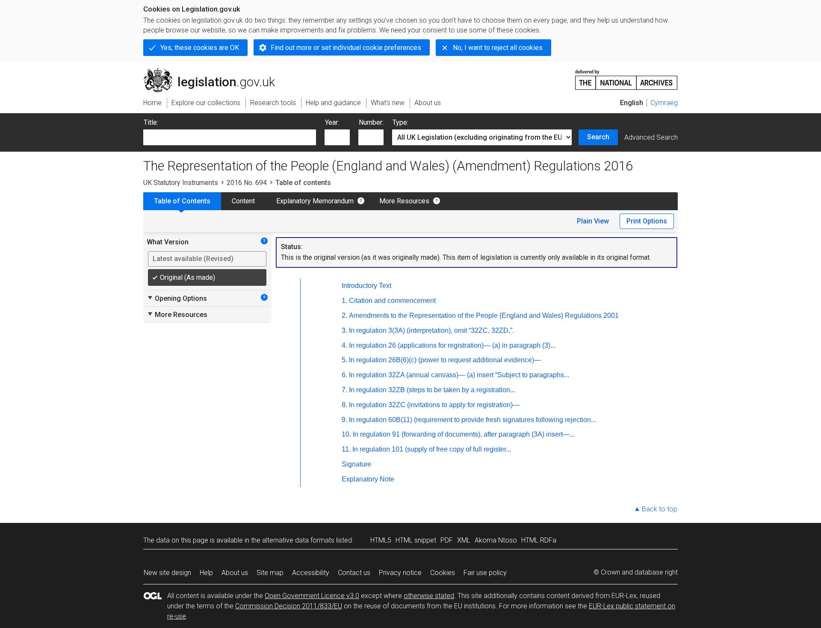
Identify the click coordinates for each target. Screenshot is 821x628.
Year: (332, 122)
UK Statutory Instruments (180, 183)
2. (344, 315)
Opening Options (177, 298)
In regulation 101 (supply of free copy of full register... (431, 449)
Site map (270, 573)
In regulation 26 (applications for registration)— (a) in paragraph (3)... (452, 345)
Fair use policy (485, 573)
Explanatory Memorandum (315, 201)
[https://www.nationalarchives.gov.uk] (626, 76)
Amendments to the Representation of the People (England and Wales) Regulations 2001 (484, 315)
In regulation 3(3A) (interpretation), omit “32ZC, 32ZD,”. (431, 330)
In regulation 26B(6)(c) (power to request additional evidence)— (445, 360)
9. (344, 419)
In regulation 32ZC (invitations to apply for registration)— (434, 404)
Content (243, 201)
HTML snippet (416, 540)
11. (346, 449)
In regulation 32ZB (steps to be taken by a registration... (432, 389)
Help (206, 573)
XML (463, 540)
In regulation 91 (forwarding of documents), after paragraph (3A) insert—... (464, 434)
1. (344, 300)
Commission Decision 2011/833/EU (288, 606)
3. (344, 330)
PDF (446, 540)
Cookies (442, 573)
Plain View (593, 221)
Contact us (354, 573)
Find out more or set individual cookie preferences (346, 48)
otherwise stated (429, 596)
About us (234, 573)
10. (346, 434)
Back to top (659, 509)
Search (598, 137)
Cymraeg (664, 103)
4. (344, 345)
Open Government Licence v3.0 (312, 596)
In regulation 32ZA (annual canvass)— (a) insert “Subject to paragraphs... (459, 375)
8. (344, 404)
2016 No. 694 (247, 183)
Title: (151, 122)
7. (344, 389)
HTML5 (380, 540)
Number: (371, 122)
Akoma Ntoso (496, 540)
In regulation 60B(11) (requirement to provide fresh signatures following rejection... (472, 419)
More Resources (404, 201)
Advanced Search (651, 137)
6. (344, 375)
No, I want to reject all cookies (498, 48)
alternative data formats (298, 540)
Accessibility (310, 573)
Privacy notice (400, 573)
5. (344, 360)
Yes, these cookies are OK (199, 48)
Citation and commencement (392, 300)
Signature (356, 464)
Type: (400, 122)
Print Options (646, 221)
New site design (167, 573)
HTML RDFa (538, 540)
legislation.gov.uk (214, 71)
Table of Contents (182, 201)
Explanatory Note (368, 479)
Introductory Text (366, 285)
